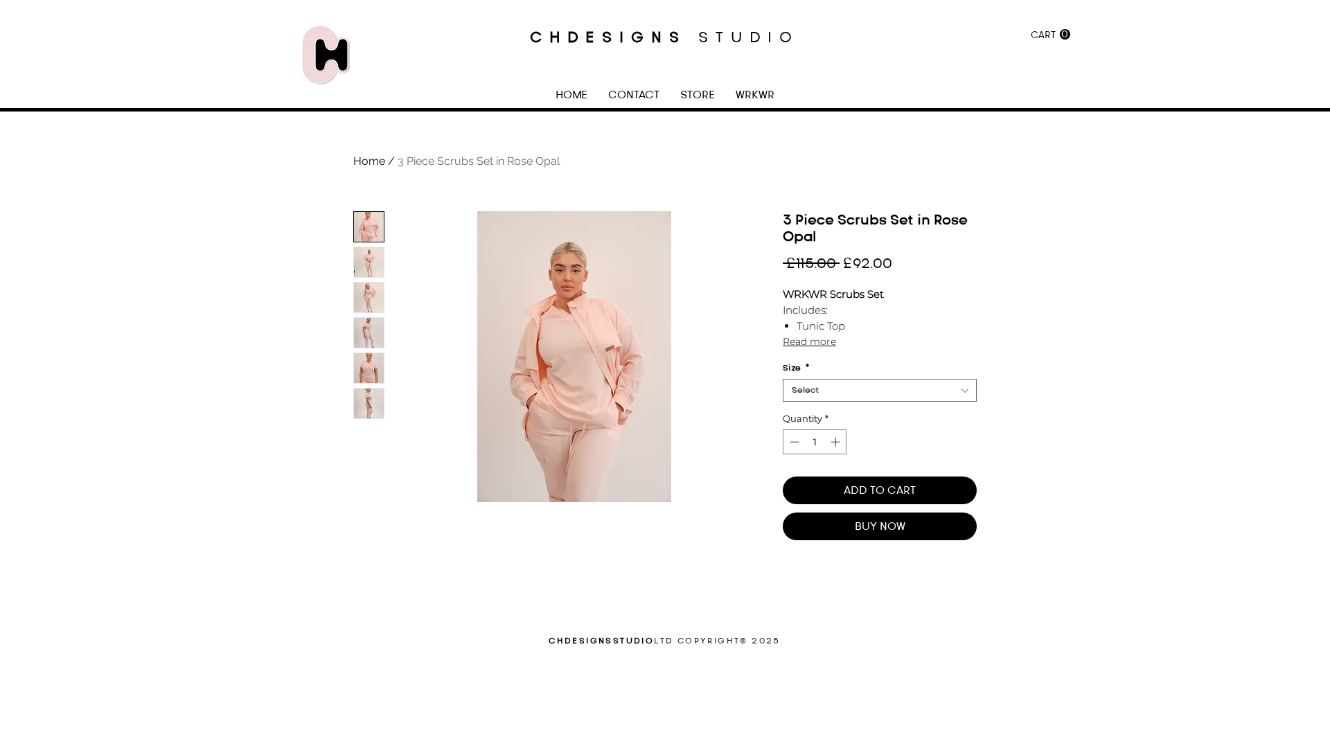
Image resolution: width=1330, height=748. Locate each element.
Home (369, 161)
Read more (809, 341)
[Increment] (836, 442)
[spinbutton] (814, 442)
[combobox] (880, 390)
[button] (1050, 34)
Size (796, 368)
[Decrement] (793, 442)
